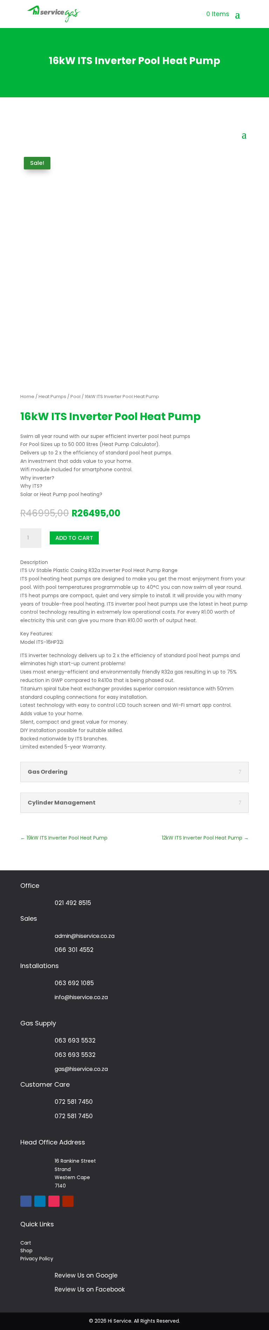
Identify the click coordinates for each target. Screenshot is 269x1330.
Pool (75, 396)
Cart (25, 1242)
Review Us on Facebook (90, 1289)
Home (27, 396)
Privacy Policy (36, 1258)
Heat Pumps (52, 396)
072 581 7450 (74, 1102)
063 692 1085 (74, 983)
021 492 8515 (73, 903)
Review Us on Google (86, 1275)
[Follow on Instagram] (54, 1201)
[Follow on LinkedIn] (40, 1201)
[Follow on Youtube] (68, 1201)
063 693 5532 (75, 1040)
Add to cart (74, 538)
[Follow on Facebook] (26, 1201)
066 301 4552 (74, 950)
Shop (26, 1250)
